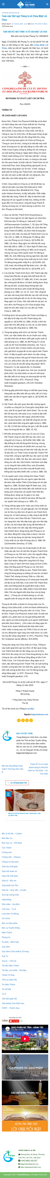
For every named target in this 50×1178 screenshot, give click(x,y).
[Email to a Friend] (31, 720)
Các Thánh (6, 848)
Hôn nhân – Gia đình (11, 904)
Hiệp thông (6, 899)
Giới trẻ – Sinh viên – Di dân (14, 890)
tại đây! (30, 709)
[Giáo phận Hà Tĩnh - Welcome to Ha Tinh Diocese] (25, 4)
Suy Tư (5, 956)
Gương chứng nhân (10, 895)
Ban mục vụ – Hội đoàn (12, 843)
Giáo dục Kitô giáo (10, 866)
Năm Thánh (7, 932)
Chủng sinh (7, 852)
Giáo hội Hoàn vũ (9, 871)
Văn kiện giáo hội (14, 13)
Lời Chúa (6, 918)
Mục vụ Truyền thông (11, 928)
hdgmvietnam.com (39, 714)
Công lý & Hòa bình (10, 862)
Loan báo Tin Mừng (10, 914)
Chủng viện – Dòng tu (11, 857)
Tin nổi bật (5, 13)
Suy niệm (6, 947)
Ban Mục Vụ (7, 838)
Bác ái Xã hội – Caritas (12, 833)
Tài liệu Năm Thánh (10, 965)
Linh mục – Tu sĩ (9, 909)
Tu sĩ (4, 994)
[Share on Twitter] (27, 720)
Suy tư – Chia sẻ (9, 961)
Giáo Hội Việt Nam (10, 876)
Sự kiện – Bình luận (10, 942)
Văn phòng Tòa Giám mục (13, 1003)
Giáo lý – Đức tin (9, 881)
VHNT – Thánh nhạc (11, 1008)
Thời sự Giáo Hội (9, 980)
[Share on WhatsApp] (19, 720)
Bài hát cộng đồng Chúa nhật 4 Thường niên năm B (12, 769)
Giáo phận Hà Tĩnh (10, 885)
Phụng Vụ (6, 937)
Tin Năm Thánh (8, 984)
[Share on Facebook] (23, 720)
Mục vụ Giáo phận (9, 923)
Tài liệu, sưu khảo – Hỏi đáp (14, 970)
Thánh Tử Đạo (8, 975)
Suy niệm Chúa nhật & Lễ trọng (15, 951)
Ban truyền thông (39, 24)
